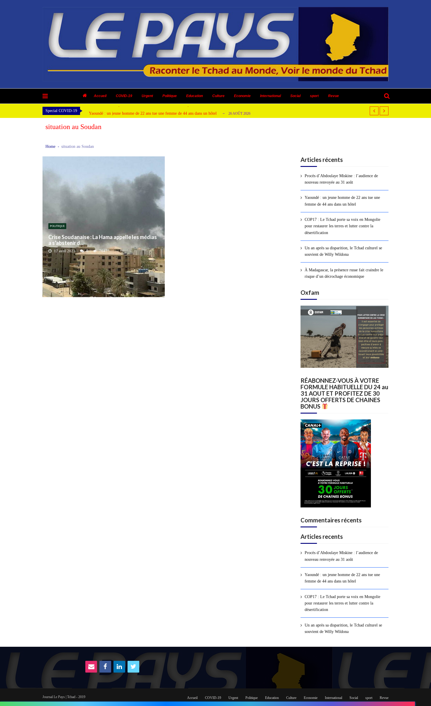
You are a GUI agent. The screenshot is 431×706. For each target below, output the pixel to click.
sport (314, 96)
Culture (218, 96)
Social (295, 96)
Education (194, 96)
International (270, 96)
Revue (333, 96)
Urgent (147, 96)
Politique (169, 96)
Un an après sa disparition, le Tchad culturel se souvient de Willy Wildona (343, 251)
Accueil (100, 96)
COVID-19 (124, 96)
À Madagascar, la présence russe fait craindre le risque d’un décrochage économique (344, 273)
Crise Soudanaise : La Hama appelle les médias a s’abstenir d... (102, 240)
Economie (242, 96)
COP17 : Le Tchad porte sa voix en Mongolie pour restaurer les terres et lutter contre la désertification (342, 226)
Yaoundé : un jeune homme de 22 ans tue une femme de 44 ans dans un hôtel (153, 113)
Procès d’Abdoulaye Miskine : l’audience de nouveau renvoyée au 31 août (341, 179)
